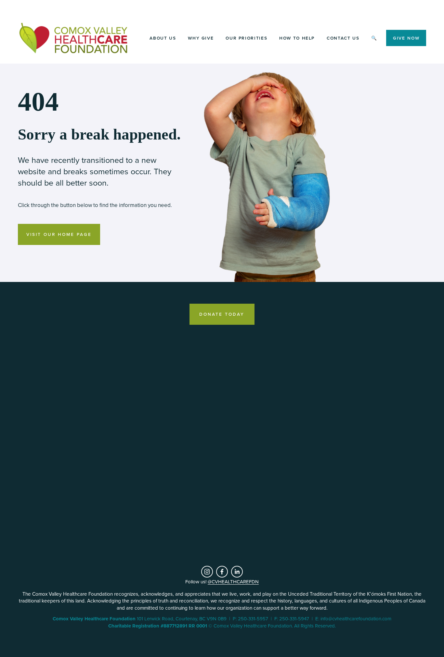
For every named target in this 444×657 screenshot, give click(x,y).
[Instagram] (207, 572)
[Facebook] (222, 572)
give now (406, 38)
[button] (55, 396)
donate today (221, 314)
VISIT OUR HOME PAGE (59, 234)
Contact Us (343, 38)
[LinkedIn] (237, 572)
